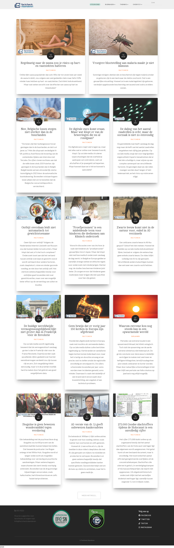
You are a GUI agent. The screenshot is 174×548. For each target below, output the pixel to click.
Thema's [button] (123, 4)
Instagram (146, 527)
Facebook (145, 515)
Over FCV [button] (137, 4)
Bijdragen (109, 4)
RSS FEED (20, 510)
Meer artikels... (89, 495)
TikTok (144, 523)
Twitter (145, 519)
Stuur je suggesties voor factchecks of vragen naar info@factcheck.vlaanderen (25, 518)
